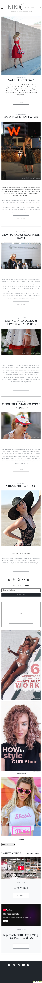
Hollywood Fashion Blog (27, 370)
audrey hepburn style (9, 279)
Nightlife (18, 207)
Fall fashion (12, 284)
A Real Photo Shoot (21, 485)
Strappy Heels (28, 295)
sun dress (36, 295)
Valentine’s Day (21, 80)
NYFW (8, 293)
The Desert (33, 563)
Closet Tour (21, 887)
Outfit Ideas (26, 207)
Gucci (30, 286)
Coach (23, 449)
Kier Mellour (10, 205)
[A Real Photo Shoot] (21, 519)
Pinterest (14, 579)
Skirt (16, 461)
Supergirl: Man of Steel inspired (21, 406)
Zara (38, 563)
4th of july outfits (9, 365)
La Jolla (36, 372)
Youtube (23, 579)
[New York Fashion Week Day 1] (21, 257)
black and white (25, 279)
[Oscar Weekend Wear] (21, 152)
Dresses (23, 281)
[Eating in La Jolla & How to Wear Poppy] (21, 343)
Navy (11, 377)
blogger (5, 200)
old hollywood (15, 293)
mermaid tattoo (22, 291)
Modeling (20, 563)
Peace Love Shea (7, 379)
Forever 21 (22, 202)
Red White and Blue (8, 461)
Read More (21, 102)
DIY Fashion (16, 281)
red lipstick (25, 379)
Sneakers (22, 461)
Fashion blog (29, 200)
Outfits (33, 207)
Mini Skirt (32, 456)
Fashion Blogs (13, 202)
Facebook (9, 579)
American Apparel (7, 558)
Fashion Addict (19, 200)
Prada (11, 295)
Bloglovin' (28, 579)
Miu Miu (26, 374)
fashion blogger (11, 286)
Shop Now (21, 621)
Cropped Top (30, 449)
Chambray (25, 365)
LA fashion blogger (33, 205)
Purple (16, 295)
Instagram (18, 579)
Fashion (11, 200)
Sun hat (26, 563)
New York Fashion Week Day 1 (21, 236)
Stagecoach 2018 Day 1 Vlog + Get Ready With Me (21, 936)
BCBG (17, 279)
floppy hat (5, 560)
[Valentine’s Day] (21, 45)
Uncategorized (23, 463)
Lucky (15, 291)
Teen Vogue (18, 298)
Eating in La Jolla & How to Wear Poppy (21, 322)
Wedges (28, 382)
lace (3, 207)
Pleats (11, 209)
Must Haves (32, 291)
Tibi (27, 209)
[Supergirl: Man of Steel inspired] (21, 426)
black (16, 558)
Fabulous (30, 281)
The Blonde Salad (19, 209)
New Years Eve (9, 207)
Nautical (6, 377)
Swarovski (11, 298)
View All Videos (33, 853)
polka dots (16, 379)
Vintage (31, 209)
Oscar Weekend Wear (21, 117)
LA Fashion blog (20, 205)
